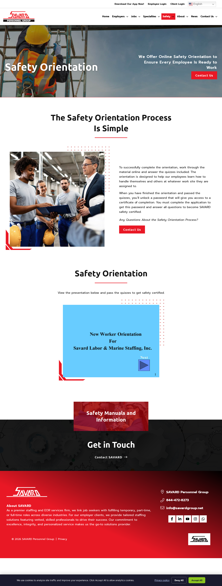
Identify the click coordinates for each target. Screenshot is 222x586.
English (197, 4)
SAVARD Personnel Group (187, 492)
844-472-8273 (177, 500)
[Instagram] (195, 518)
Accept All (196, 580)
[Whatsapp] (203, 518)
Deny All (179, 580)
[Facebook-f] (172, 518)
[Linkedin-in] (179, 518)
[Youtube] (187, 518)
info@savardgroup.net (184, 508)
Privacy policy (162, 580)
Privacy (62, 539)
